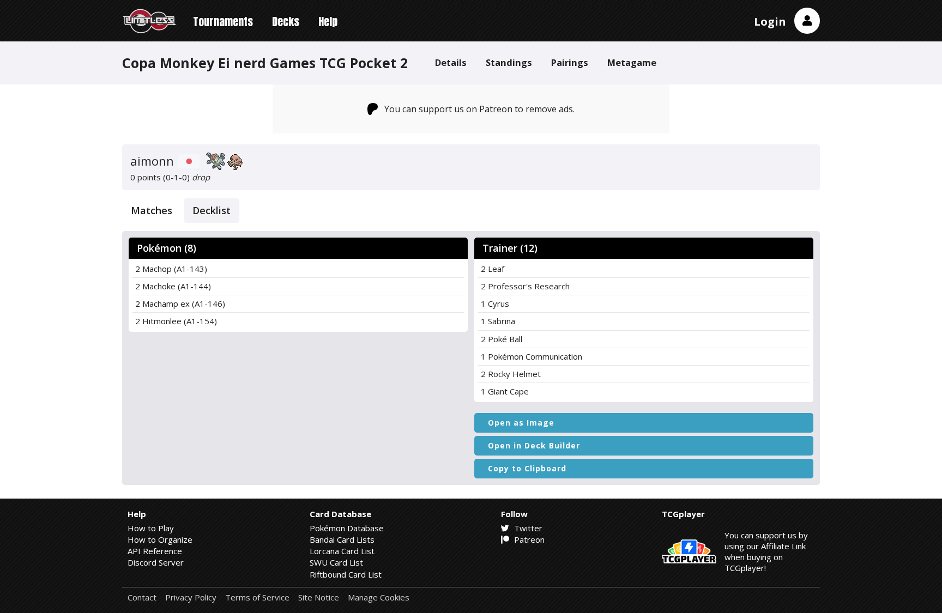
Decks (285, 21)
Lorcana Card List (342, 550)
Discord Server (156, 562)
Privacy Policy (190, 597)
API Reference (155, 550)
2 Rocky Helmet (511, 373)
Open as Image (521, 422)
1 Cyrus (495, 303)
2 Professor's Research (525, 286)
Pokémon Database (347, 528)
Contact (142, 597)
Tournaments (223, 21)
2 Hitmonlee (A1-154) (176, 320)
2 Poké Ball (501, 338)
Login (770, 21)
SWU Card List (336, 562)
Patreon (528, 539)
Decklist (211, 210)
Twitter (527, 528)
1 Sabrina (498, 320)
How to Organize (160, 539)
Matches (151, 210)
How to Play (151, 528)
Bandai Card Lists (342, 539)
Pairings (569, 62)
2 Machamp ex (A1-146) (180, 303)
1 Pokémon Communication (531, 356)
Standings (509, 62)
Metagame (631, 62)
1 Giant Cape (505, 391)
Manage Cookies (378, 597)
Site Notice (318, 597)
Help (327, 21)
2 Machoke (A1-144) (173, 286)
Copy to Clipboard (527, 468)
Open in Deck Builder (534, 445)
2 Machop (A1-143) (171, 268)
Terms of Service (257, 597)
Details (451, 62)
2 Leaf (492, 268)
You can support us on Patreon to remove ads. (479, 109)
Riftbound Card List (346, 574)
